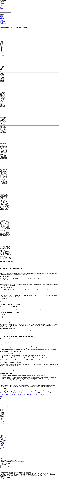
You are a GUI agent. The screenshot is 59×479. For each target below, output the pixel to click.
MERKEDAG (32, 394)
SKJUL (19, 394)
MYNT (1, 394)
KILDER (42, 394)
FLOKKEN (10, 394)
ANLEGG (16, 394)
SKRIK (23, 394)
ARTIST (27, 394)
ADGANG (6, 394)
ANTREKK (38, 394)
